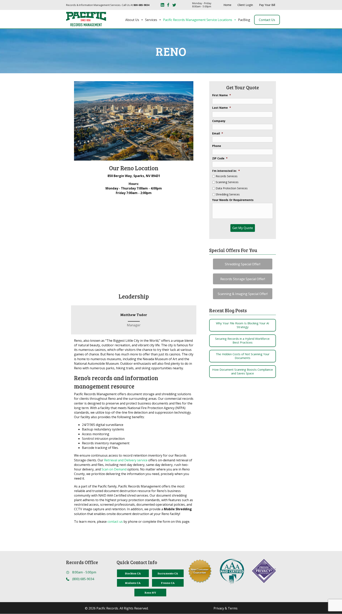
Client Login (245, 5)
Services (151, 20)
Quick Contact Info (137, 562)
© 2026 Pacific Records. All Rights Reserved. (116, 608)
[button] (242, 264)
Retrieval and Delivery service (125, 460)
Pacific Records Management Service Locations (197, 20)
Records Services (227, 176)
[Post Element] (242, 325)
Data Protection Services (232, 188)
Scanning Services (227, 182)
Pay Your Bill (267, 5)
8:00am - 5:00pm (84, 572)
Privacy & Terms (226, 608)
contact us (115, 521)
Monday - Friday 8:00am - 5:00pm (201, 5)
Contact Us (267, 20)
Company (218, 121)
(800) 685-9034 (83, 579)
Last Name (221, 107)
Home (227, 5)
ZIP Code (220, 158)
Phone (216, 146)
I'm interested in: (226, 170)
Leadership (134, 296)
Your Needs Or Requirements (233, 200)
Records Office (82, 562)
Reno (171, 51)
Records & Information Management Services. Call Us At (107, 5)
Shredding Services (228, 194)
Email (217, 133)
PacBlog (244, 20)
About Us (132, 20)
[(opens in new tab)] (232, 571)
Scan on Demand (114, 469)
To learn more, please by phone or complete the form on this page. (132, 521)
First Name (221, 95)
